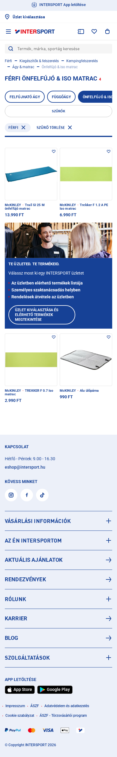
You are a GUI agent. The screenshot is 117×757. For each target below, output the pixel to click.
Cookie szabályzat (19, 715)
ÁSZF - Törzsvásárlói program (63, 715)
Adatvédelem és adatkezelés (66, 706)
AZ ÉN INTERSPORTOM (33, 540)
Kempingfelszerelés (82, 61)
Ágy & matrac (23, 67)
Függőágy (61, 97)
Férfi (8, 61)
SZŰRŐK (58, 111)
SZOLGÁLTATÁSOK (27, 657)
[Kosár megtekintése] (107, 31)
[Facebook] (26, 495)
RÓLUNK (15, 599)
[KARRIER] (58, 618)
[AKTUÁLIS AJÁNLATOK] (58, 560)
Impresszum (15, 706)
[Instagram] (11, 495)
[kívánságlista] (94, 31)
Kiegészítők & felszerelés (39, 61)
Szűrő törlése (51, 127)
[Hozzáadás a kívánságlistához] (53, 151)
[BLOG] (58, 638)
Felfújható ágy (25, 97)
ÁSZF (34, 706)
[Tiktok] (42, 495)
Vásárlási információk (38, 521)
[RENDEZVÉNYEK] (58, 579)
